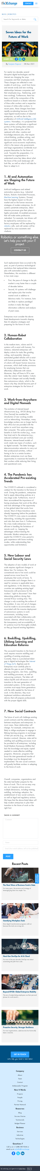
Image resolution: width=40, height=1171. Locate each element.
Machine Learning (11, 197)
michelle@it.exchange (21, 1149)
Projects (20, 1094)
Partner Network (20, 1104)
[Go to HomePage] (10, 3)
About (20, 1075)
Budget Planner (20, 1123)
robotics (7, 226)
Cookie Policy (22, 1168)
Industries (20, 1135)
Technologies (20, 1138)
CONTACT (28, 3)
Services (20, 1131)
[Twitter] (20, 59)
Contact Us (20, 250)
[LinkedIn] (23, 59)
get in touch (20, 1054)
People (20, 1097)
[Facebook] (16, 59)
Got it (29, 1169)
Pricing (20, 1101)
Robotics (12, 14)
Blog (4, 14)
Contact (20, 1082)
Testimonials (20, 1120)
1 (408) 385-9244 (21, 1147)
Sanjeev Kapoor (15, 64)
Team (20, 1078)
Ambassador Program (20, 1086)
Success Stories (20, 1116)
